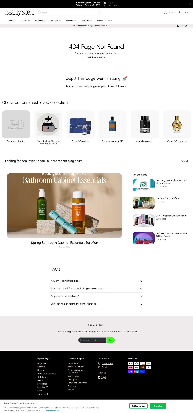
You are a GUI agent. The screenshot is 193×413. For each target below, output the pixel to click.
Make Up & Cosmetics (47, 373)
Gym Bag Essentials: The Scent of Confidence (171, 181)
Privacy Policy (74, 379)
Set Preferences (138, 406)
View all (184, 161)
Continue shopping (96, 57)
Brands (100, 21)
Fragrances (42, 363)
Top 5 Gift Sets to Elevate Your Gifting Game (171, 234)
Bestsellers (42, 384)
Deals (10, 21)
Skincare (55, 21)
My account (42, 394)
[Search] (97, 12)
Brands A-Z (42, 387)
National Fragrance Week (168, 198)
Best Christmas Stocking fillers (171, 215)
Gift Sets (24, 21)
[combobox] (69, 12)
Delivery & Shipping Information (76, 371)
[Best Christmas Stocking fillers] (144, 220)
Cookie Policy (73, 376)
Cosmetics (85, 21)
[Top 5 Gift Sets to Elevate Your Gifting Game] (144, 238)
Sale (110, 21)
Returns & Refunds (76, 367)
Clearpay (72, 386)
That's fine (158, 406)
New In (40, 380)
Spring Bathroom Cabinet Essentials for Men (64, 243)
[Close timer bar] (190, 3)
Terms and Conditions (77, 383)
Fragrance (39, 21)
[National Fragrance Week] (144, 203)
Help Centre (73, 363)
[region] (96, 406)
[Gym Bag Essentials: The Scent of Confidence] (144, 185)
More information (52, 410)
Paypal (71, 389)
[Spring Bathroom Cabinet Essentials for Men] (64, 205)
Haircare (70, 21)
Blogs (39, 391)
